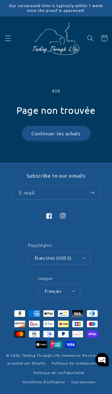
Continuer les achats (56, 133)
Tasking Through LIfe (41, 355)
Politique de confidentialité (59, 372)
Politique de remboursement (78, 363)
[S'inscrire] (92, 192)
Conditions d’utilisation (44, 381)
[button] (8, 38)
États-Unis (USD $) (53, 257)
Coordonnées (83, 381)
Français (53, 291)
